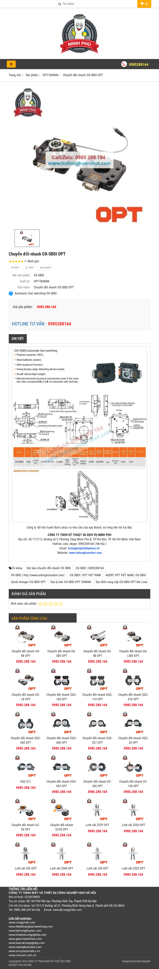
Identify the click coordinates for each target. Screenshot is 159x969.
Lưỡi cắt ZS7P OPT (97, 825)
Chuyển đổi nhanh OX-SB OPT (97, 653)
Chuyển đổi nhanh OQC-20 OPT (133, 740)
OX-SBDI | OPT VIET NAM (85, 575)
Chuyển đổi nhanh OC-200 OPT (97, 784)
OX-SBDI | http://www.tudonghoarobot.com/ (38, 575)
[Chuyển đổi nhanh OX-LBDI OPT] (133, 646)
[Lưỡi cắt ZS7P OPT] (97, 820)
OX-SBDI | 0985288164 (90, 568)
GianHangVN (143, 961)
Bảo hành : (24, 287)
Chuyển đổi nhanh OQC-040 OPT (62, 740)
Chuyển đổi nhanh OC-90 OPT (26, 827)
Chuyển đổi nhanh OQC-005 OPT (62, 784)
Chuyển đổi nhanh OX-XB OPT (26, 653)
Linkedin (46, 267)
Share (15, 267)
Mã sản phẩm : (22, 275)
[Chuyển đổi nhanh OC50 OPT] (62, 820)
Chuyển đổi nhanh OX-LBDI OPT (133, 653)
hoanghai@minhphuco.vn (84, 548)
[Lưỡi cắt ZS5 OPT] (26, 863)
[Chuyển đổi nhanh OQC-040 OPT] (62, 733)
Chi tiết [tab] (18, 339)
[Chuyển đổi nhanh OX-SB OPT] (97, 646)
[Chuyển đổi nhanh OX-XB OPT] (26, 646)
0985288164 (138, 64)
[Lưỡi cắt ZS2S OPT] (133, 863)
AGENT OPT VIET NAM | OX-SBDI (125, 575)
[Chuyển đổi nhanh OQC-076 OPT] (133, 690)
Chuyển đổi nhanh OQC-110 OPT (97, 697)
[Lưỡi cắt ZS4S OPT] (62, 863)
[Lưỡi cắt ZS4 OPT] (97, 863)
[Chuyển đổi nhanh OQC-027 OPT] (97, 733)
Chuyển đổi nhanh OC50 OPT (61, 827)
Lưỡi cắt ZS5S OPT (133, 825)
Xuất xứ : (25, 281)
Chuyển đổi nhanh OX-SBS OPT (62, 653)
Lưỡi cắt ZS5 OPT (26, 868)
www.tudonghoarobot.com (85, 553)
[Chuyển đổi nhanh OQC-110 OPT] (97, 690)
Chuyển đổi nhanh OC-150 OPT (133, 784)
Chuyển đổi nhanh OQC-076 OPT (133, 697)
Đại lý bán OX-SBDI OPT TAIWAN (71, 582)
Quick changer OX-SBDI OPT (28, 582)
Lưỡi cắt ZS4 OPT (97, 868)
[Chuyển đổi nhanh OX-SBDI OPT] (79, 156)
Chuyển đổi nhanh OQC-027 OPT (97, 740)
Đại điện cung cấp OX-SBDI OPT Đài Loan (122, 582)
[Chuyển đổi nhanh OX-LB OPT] (26, 690)
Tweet (31, 267)
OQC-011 (25, 781)
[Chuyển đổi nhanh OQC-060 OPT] (26, 733)
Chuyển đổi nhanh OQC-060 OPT (26, 740)
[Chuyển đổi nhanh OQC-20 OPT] (133, 733)
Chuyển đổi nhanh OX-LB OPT (26, 697)
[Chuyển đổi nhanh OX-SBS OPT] (62, 646)
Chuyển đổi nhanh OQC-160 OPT (62, 697)
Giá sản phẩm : (23, 307)
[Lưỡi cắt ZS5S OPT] (133, 820)
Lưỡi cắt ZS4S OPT (61, 868)
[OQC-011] (26, 776)
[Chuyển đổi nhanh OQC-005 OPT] (62, 776)
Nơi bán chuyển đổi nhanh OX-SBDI (49, 568)
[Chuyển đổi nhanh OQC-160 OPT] (62, 690)
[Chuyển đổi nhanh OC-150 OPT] (133, 776)
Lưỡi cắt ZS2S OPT (133, 868)
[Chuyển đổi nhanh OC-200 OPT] (97, 776)
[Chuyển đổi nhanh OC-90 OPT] (26, 820)
